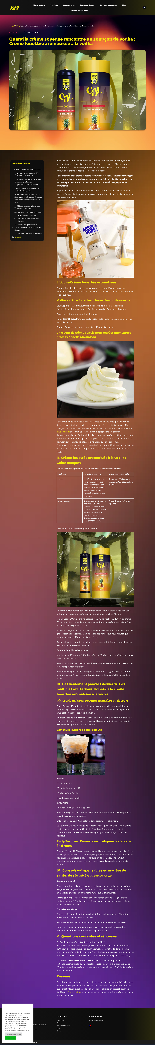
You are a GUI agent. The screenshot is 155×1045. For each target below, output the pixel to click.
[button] (41, 163)
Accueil (12, 26)
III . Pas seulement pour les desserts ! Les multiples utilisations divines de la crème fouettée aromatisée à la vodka (28, 198)
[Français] (144, 7)
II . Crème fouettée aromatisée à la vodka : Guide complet (27, 189)
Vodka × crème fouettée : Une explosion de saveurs (28, 174)
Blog (124, 5)
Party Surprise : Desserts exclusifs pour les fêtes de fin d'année (28, 218)
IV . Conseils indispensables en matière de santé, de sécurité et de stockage (27, 227)
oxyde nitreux (63, 431)
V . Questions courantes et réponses (28, 233)
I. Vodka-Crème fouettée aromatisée (28, 169)
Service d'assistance (108, 5)
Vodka (64, 282)
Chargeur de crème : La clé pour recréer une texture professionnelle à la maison (29, 182)
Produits (54, 5)
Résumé (18, 237)
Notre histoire (39, 5)
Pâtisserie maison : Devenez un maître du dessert (29, 207)
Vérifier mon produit (79, 10)
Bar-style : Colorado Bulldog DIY (30, 212)
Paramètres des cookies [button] (13, 1034)
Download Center (87, 5)
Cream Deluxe (74, 992)
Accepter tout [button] (11, 1038)
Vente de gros (69, 5)
